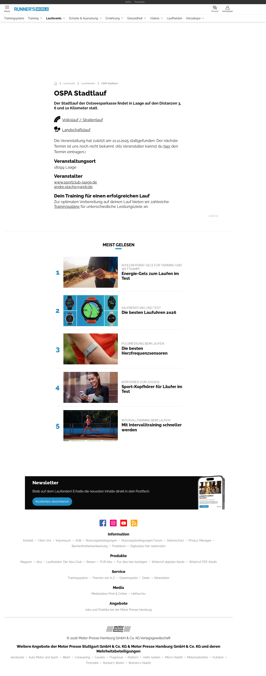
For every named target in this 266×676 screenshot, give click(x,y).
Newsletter (161, 578)
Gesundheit (135, 18)
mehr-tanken (151, 657)
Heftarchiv (138, 593)
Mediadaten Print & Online (109, 593)
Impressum (63, 540)
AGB (78, 540)
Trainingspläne (14, 18)
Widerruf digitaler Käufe (168, 562)
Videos (154, 18)
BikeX (66, 657)
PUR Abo (106, 562)
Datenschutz (175, 540)
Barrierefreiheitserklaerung (90, 546)
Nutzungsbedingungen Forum (142, 540)
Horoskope (193, 18)
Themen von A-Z (103, 578)
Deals (146, 578)
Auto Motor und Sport (43, 657)
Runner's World (113, 663)
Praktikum (119, 546)
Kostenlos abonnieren (52, 501)
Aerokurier (17, 657)
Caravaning (82, 657)
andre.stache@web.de (73, 187)
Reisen (90, 562)
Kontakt (28, 540)
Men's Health (174, 657)
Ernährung (113, 18)
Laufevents (54, 18)
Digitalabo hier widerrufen (147, 546)
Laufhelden (174, 18)
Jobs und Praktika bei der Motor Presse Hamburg (118, 609)
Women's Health (139, 663)
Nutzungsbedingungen (101, 540)
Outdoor (218, 657)
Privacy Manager (199, 540)
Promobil (92, 663)
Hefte (128, 1)
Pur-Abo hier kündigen (132, 562)
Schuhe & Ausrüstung (83, 18)
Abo (39, 562)
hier (167, 146)
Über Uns (44, 540)
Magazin (26, 562)
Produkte (140, 1)
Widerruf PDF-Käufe (203, 562)
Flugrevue (116, 657)
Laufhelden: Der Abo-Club (64, 562)
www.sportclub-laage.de (75, 182)
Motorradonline (197, 657)
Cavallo (100, 657)
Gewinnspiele (128, 578)
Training (33, 18)
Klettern (133, 657)
